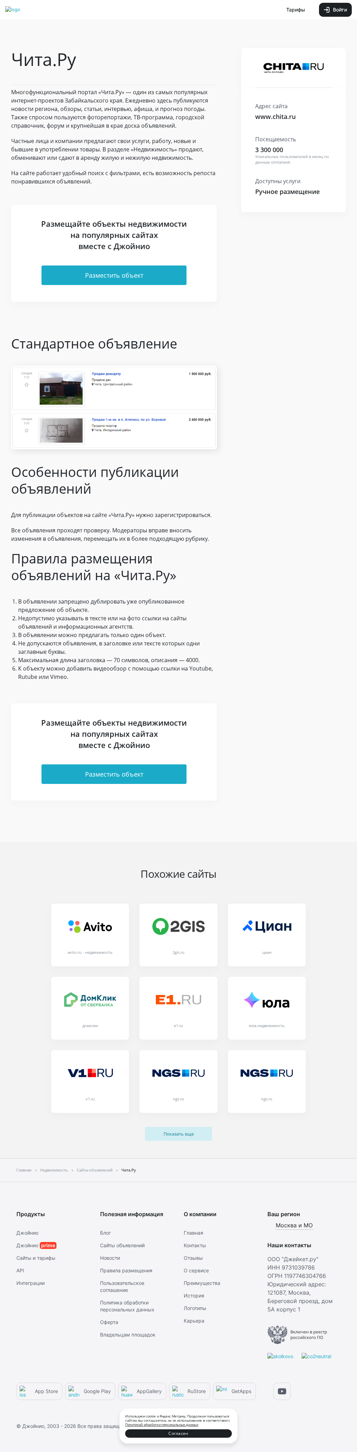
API (20, 1270)
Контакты (195, 1245)
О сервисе (196, 1270)
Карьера (194, 1321)
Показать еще (179, 1134)
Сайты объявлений (122, 1245)
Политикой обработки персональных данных (161, 1424)
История (194, 1295)
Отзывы (193, 1258)
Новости (110, 1258)
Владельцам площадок (127, 1335)
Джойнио (27, 1233)
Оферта (109, 1322)
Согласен (178, 1433)
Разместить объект (114, 275)
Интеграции (30, 1283)
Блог (105, 1233)
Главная (193, 1233)
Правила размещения (126, 1270)
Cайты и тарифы (35, 1258)
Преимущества (202, 1283)
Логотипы (195, 1308)
